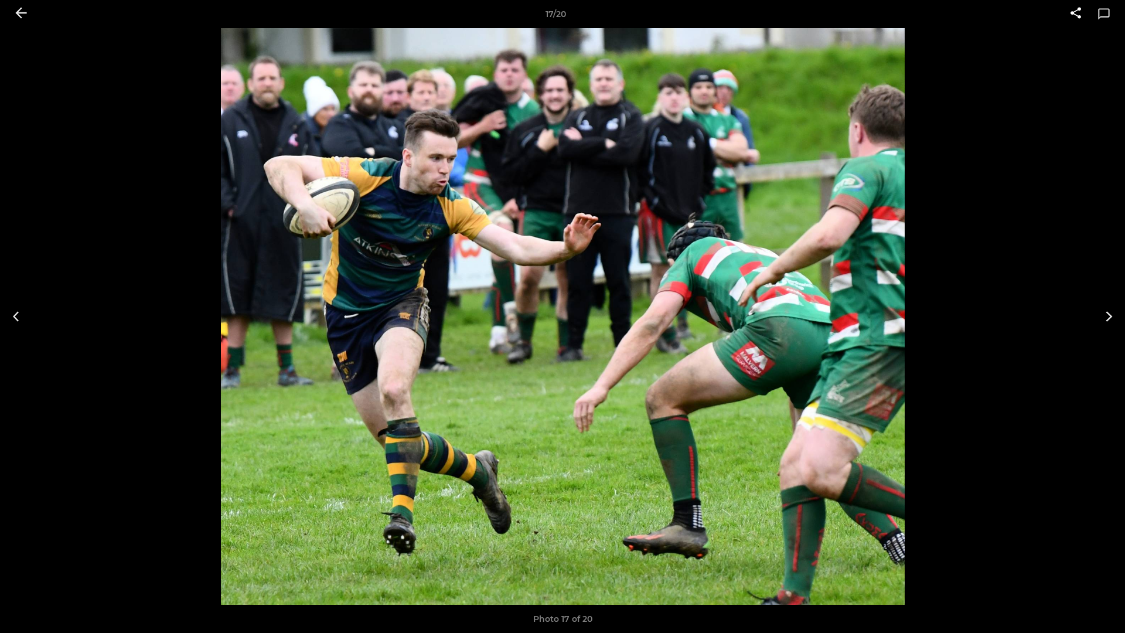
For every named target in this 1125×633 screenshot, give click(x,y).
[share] (1076, 14)
